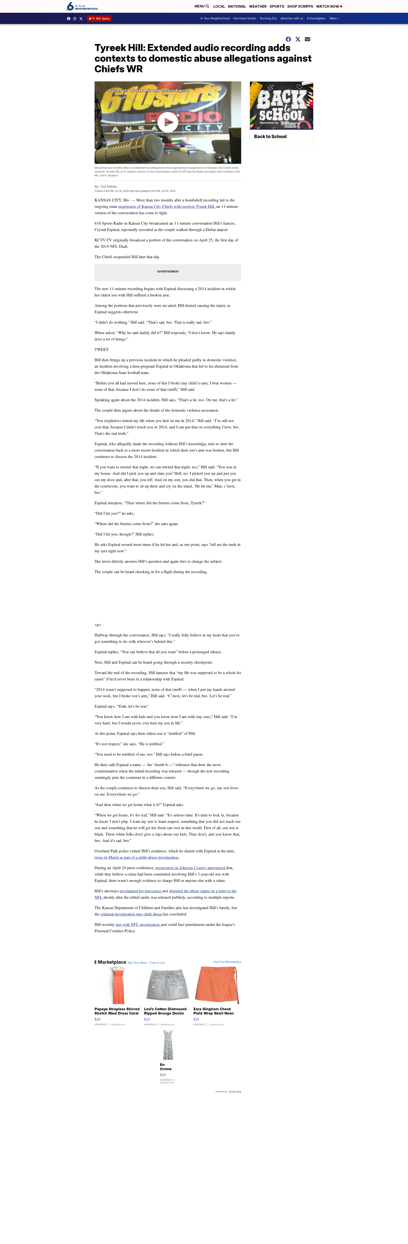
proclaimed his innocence (140, 890)
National (237, 6)
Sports (277, 6)
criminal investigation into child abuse (131, 914)
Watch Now (328, 6)
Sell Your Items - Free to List (146, 962)
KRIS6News (69, 18)
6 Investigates (316, 18)
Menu (200, 6)
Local (219, 6)
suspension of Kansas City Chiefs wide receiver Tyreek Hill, (166, 206)
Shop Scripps (300, 6)
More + (334, 18)
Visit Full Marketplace (227, 962)
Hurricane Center (245, 18)
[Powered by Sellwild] (235, 1091)
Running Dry (268, 18)
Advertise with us (291, 18)
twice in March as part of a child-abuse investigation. (137, 857)
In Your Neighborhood (215, 18)
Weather (258, 6)
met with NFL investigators (138, 924)
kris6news (75, 18)
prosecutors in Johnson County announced (190, 867)
